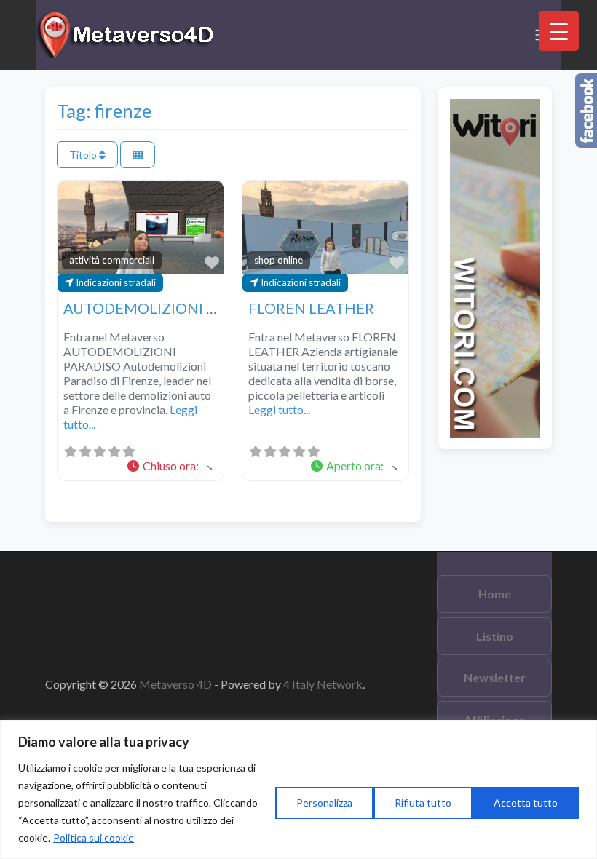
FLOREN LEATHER (311, 308)
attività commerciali (111, 260)
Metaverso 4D (176, 684)
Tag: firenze (104, 111)
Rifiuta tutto (423, 802)
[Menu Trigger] (559, 31)
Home (494, 594)
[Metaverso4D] (127, 32)
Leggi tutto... (279, 409)
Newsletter (495, 677)
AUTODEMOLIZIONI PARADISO (171, 308)
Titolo (84, 155)
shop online (278, 260)
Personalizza (324, 802)
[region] (298, 789)
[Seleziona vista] (137, 154)
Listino (494, 636)
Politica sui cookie (93, 837)
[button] (169, 467)
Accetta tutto (526, 802)
